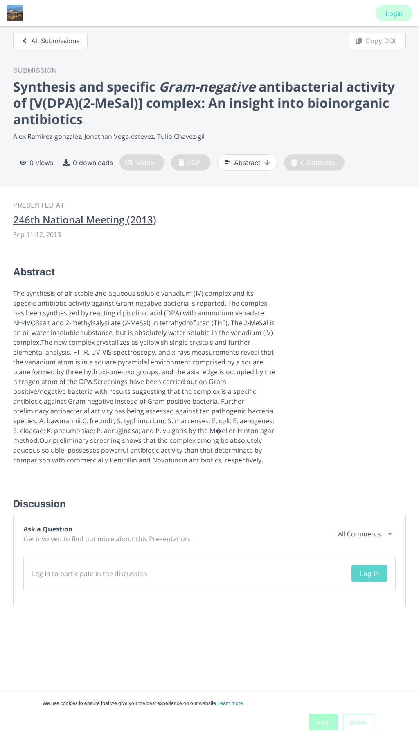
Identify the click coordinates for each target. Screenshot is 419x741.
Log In (369, 573)
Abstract (247, 162)
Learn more (230, 702)
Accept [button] (323, 722)
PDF (194, 162)
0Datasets (317, 162)
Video (145, 162)
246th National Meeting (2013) (84, 219)
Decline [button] (358, 722)
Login (394, 13)
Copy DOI (380, 41)
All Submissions (55, 41)
